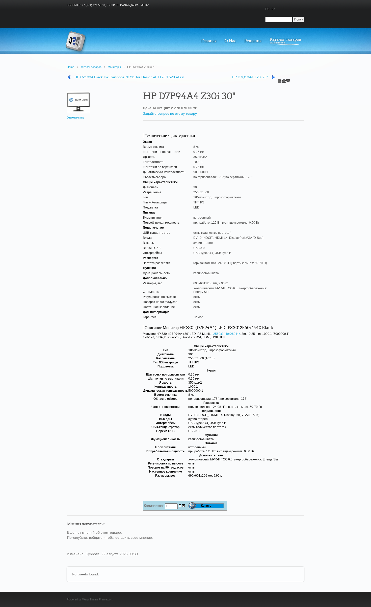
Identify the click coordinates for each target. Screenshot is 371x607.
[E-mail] (288, 80)
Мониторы (114, 66)
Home (70, 66)
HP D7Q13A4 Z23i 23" (250, 77)
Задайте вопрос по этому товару (170, 113)
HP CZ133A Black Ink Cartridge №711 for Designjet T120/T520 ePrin (129, 77)
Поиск (270, 8)
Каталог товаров (91, 66)
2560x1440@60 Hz (226, 334)
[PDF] (280, 80)
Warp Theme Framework (97, 599)
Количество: (154, 506)
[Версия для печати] (284, 80)
